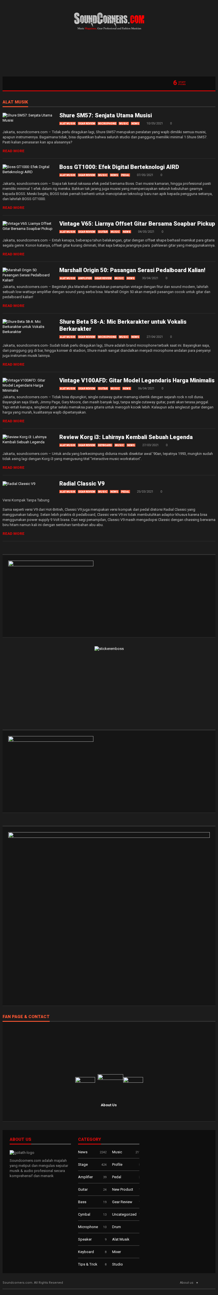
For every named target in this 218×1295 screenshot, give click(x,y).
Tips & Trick (87, 1264)
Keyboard (105, 445)
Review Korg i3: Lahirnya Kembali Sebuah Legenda (126, 437)
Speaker (85, 1239)
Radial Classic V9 (82, 483)
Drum (116, 1227)
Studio (117, 1264)
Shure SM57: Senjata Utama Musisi (105, 115)
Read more (13, 151)
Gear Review (86, 123)
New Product (122, 1189)
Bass (82, 1202)
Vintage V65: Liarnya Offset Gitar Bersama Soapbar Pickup (137, 223)
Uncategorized (124, 1214)
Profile (117, 1164)
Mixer (116, 1252)
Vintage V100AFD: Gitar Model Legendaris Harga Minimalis (137, 380)
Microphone (107, 123)
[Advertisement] (109, 55)
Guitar (103, 231)
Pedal (125, 175)
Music (123, 123)
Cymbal (84, 1214)
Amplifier (85, 278)
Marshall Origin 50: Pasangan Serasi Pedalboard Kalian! (132, 270)
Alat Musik (15, 102)
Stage (83, 1164)
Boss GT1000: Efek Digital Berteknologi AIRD (119, 167)
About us (186, 1283)
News (135, 123)
